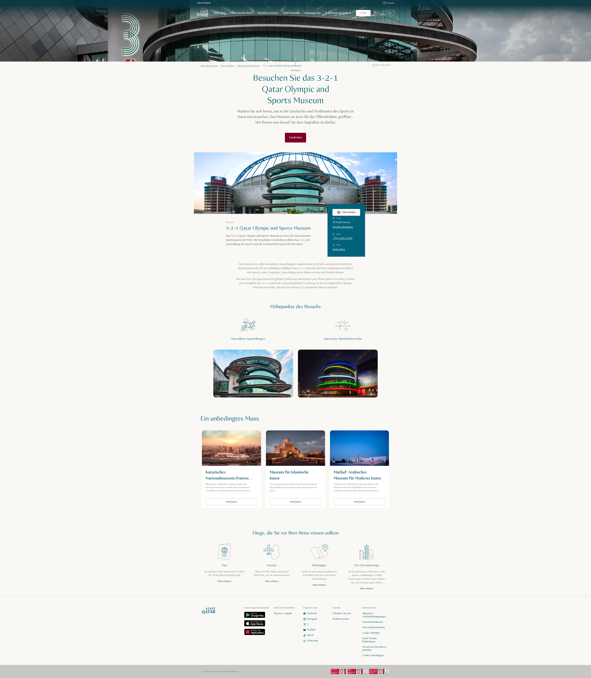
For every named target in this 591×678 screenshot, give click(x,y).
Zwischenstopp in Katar (338, 13)
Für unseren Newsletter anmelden (374, 648)
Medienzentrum (341, 619)
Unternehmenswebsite (373, 627)
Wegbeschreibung (342, 227)
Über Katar (219, 13)
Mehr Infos (338, 249)
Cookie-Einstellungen (373, 655)
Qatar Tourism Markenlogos (369, 640)
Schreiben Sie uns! (342, 613)
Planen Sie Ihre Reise (241, 13)
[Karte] (376, 13)
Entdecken (231, 501)
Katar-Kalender (291, 13)
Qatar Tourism (204, 3)
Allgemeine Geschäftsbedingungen (374, 615)
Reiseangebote (312, 13)
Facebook (312, 613)
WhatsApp (312, 640)
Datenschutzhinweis (372, 622)
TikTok (310, 635)
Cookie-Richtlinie (371, 633)
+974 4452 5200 (342, 238)
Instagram (312, 619)
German (389, 3)
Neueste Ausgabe (283, 613)
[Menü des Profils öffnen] (383, 13)
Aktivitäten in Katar (267, 13)
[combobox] (391, 13)
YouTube (311, 630)
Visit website (349, 212)
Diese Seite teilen (383, 65)
